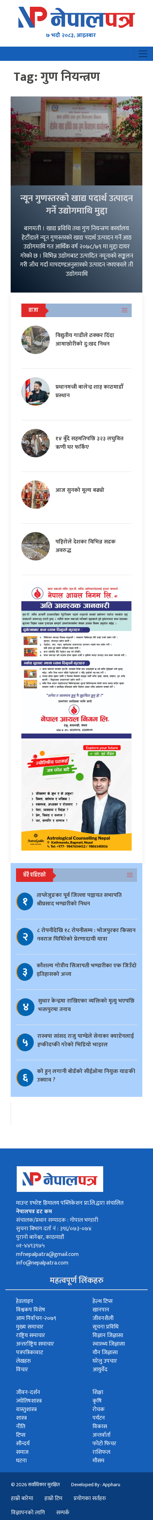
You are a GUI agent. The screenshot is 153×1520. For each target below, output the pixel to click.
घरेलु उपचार (105, 1361)
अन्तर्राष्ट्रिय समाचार (35, 1344)
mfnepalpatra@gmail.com (47, 1254)
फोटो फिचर (104, 1443)
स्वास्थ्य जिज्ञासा (109, 1344)
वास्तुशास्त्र (26, 1409)
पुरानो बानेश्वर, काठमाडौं (40, 1237)
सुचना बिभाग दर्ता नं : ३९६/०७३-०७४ (53, 1229)
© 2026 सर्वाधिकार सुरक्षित (35, 1484)
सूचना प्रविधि (105, 1327)
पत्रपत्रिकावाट (29, 1352)
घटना (21, 1461)
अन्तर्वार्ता (102, 1435)
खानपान (101, 1310)
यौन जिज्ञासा (105, 1352)
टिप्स (21, 1435)
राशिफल (101, 1452)
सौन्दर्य (23, 1443)
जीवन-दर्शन (28, 1392)
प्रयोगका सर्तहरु (90, 1498)
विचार (22, 1369)
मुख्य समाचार (29, 1327)
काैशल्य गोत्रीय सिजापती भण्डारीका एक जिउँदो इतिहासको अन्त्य (87, 970)
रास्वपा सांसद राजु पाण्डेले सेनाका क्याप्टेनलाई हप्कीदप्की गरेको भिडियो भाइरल (85, 1040)
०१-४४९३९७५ (30, 1246)
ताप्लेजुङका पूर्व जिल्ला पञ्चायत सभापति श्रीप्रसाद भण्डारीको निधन (79, 899)
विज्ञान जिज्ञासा (108, 1335)
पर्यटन (99, 1418)
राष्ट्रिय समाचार (30, 1335)
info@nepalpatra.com (42, 1263)
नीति (20, 1426)
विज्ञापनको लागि (28, 1513)
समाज (22, 1452)
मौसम (98, 1461)
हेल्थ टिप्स (103, 1301)
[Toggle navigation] (143, 54)
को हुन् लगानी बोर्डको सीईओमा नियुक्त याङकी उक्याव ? (86, 1076)
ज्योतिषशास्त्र (29, 1401)
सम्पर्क (62, 1513)
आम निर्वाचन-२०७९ (36, 1318)
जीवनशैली (103, 1318)
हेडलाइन (24, 1301)
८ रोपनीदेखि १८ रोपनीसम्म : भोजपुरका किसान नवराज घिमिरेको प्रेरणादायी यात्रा (86, 935)
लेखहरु (23, 1361)
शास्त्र (21, 1418)
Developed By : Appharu (95, 1484)
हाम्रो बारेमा (22, 1498)
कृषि (97, 1401)
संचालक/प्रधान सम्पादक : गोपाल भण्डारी (57, 1220)
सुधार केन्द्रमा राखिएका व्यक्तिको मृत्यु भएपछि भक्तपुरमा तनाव (86, 1005)
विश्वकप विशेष (30, 1310)
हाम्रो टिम (53, 1498)
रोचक (99, 1409)
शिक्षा (98, 1392)
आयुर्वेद (100, 1369)
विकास (100, 1426)
